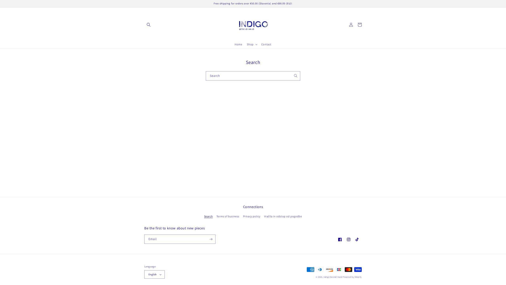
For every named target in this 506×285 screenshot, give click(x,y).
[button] (148, 24)
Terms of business (227, 216)
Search (208, 216)
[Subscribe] (211, 239)
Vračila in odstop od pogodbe (283, 216)
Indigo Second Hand (332, 277)
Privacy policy (251, 216)
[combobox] (253, 75)
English (152, 274)
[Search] (295, 75)
